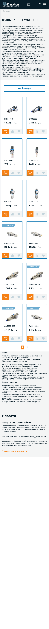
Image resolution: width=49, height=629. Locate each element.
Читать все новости (13, 451)
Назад (8, 11)
